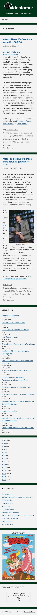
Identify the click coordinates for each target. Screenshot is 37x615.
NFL (24, 291)
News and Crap (11, 130)
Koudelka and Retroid (10, 316)
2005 (4, 480)
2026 (4, 440)
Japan (10, 136)
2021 (4, 450)
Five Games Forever (10, 337)
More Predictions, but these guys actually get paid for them (17, 162)
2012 (4, 459)
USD (14, 142)
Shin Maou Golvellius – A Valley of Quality (18, 394)
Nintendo (29, 136)
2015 (4, 453)
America (8, 133)
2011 (3, 462)
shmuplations (7, 521)
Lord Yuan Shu (7, 503)
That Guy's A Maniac (10, 518)
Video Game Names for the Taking (15, 330)
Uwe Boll (20, 142)
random (18, 600)
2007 (4, 474)
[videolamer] (18, 6)
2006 (4, 477)
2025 (4, 444)
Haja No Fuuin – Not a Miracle (13, 323)
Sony (17, 139)
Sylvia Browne (20, 294)
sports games (8, 294)
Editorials (9, 285)
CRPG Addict (7, 500)
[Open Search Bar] (34, 20)
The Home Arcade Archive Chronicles (16, 387)
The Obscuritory (8, 494)
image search (27, 288)
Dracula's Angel (8, 509)
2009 (4, 468)
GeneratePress (29, 612)
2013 (4, 456)
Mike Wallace (19, 136)
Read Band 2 (22, 124)
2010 (4, 465)
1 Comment (9, 300)
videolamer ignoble (9, 411)
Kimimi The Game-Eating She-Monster (17, 497)
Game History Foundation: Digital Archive (18, 515)
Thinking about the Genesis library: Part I (18, 428)
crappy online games (21, 133)
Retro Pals (6, 506)
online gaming (8, 139)
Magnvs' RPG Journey (10, 512)
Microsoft (6, 291)
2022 (4, 446)
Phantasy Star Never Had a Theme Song (18, 370)
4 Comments (10, 148)
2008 (4, 471)
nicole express (7, 524)
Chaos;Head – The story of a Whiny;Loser (18, 344)
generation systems (13, 288)
